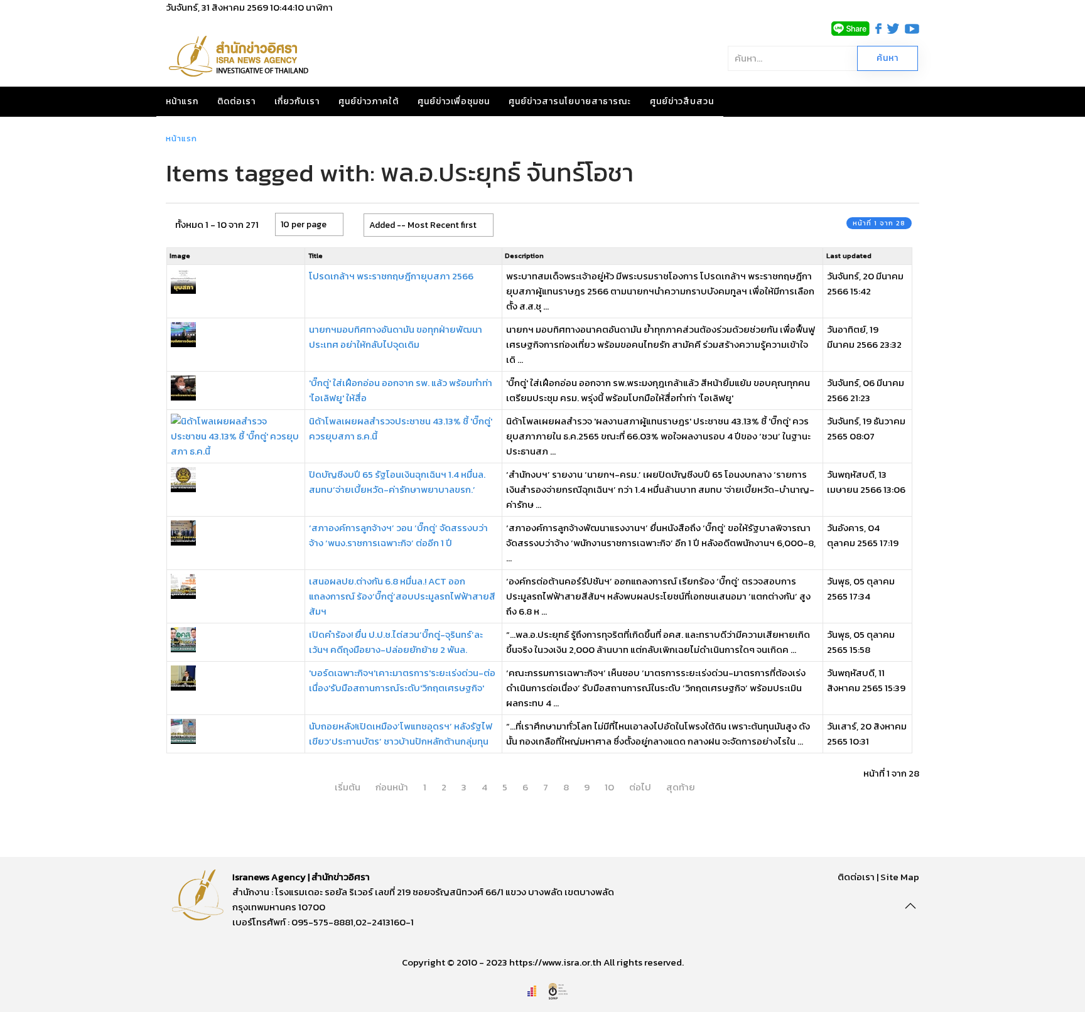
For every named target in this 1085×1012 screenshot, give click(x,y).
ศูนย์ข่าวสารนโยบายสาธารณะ (570, 101)
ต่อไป (640, 787)
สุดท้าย (680, 787)
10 (609, 787)
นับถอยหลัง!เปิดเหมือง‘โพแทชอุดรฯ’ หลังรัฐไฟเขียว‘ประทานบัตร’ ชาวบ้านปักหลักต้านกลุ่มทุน (400, 733)
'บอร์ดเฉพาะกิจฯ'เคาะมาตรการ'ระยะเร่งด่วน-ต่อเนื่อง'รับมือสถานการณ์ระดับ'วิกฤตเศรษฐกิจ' (402, 680)
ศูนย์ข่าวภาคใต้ (368, 101)
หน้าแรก (182, 101)
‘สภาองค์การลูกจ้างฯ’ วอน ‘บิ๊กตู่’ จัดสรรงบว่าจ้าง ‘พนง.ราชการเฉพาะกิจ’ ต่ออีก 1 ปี (398, 535)
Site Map (899, 876)
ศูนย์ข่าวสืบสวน (682, 101)
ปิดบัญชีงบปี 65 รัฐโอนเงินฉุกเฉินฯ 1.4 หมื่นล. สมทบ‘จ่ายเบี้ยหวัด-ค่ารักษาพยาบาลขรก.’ (397, 482)
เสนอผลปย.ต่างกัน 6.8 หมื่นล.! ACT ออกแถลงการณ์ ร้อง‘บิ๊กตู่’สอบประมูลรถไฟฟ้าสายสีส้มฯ (402, 596)
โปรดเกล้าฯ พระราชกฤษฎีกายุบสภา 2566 (391, 276)
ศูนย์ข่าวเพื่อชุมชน (454, 101)
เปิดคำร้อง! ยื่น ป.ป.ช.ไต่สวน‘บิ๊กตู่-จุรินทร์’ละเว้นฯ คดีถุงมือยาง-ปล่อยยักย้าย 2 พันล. (396, 642)
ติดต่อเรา (236, 101)
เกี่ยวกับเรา (297, 101)
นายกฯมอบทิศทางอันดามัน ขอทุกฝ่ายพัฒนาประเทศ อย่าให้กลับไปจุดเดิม (395, 337)
